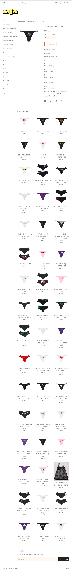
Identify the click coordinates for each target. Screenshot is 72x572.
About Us (5, 85)
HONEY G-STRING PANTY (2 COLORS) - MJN (42, 482)
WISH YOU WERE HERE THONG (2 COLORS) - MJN (61, 371)
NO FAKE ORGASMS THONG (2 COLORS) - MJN (43, 236)
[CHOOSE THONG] (61, 121)
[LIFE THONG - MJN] (24, 171)
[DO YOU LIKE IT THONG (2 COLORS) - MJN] (43, 359)
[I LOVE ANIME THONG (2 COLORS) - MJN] (24, 224)
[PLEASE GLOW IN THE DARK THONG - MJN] (24, 305)
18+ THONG (24, 131)
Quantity (53, 34)
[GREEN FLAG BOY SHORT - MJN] (43, 305)
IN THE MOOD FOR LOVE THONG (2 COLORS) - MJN (61, 426)
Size (45, 34)
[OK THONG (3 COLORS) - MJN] (43, 254)
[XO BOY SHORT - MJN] (43, 280)
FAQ (4, 89)
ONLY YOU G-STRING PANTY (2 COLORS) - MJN (43, 426)
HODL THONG (43, 155)
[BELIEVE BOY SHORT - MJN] (24, 331)
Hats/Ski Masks (7, 49)
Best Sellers (6, 73)
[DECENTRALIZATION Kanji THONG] (24, 145)
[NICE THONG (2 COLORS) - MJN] (61, 145)
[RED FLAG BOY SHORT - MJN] (61, 196)
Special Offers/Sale (6, 79)
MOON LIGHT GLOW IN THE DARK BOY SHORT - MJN (24, 426)
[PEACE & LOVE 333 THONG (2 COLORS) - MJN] (24, 196)
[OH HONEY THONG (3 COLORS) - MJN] (24, 526)
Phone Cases (7, 53)
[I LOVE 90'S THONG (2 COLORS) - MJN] (43, 386)
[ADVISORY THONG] (43, 121)
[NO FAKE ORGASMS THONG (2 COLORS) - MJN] (43, 224)
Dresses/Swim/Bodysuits (8, 37)
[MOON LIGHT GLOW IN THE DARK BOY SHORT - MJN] (24, 414)
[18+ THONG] (24, 121)
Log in (18, 3)
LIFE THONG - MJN (24, 180)
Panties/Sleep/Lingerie (8, 29)
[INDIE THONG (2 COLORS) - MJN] (61, 254)
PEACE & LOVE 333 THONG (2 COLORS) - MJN (24, 208)
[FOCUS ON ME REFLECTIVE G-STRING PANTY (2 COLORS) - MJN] (61, 224)
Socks (4, 65)
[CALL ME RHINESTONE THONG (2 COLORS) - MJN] (24, 442)
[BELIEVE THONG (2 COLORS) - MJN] (43, 331)
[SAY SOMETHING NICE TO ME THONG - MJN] (24, 386)
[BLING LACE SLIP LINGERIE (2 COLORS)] (61, 471)
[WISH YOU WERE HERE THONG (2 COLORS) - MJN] (61, 359)
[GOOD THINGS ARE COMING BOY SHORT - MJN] (24, 499)
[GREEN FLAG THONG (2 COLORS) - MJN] (61, 305)
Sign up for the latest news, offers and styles (30, 554)
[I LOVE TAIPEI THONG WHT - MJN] (61, 526)
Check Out (66, 3)
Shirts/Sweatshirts (8, 41)
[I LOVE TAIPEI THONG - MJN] (43, 526)
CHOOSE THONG (61, 131)
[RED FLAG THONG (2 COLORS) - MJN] (43, 196)
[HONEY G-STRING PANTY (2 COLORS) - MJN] (43, 470)
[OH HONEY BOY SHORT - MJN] (61, 499)
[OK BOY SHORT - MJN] (24, 254)
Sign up (24, 3)
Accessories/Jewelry (8, 57)
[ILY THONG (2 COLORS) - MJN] (24, 280)
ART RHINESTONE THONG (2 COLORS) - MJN (43, 454)
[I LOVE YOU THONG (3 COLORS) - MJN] (24, 470)
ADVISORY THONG (43, 131)
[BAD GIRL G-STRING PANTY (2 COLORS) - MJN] (61, 386)
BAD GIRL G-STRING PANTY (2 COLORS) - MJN (61, 398)
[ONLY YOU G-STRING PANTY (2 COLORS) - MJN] (43, 414)
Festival (5, 69)
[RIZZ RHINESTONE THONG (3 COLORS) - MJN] (61, 331)
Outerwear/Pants (8, 45)
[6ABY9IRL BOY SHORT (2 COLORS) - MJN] (43, 171)
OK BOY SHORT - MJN (24, 264)
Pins (4, 61)
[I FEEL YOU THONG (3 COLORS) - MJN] (61, 442)
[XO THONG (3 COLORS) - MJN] (61, 280)
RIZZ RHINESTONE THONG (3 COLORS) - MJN (61, 343)
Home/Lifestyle (7, 33)
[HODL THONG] (43, 145)
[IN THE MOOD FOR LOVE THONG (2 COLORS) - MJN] (61, 414)
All (3, 20)
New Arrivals (6, 24)
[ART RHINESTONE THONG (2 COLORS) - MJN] (43, 442)
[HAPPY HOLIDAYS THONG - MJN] (24, 359)
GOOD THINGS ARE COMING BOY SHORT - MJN (24, 511)
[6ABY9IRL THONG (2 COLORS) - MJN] (61, 171)
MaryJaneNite (14, 568)
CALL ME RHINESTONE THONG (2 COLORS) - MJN (24, 454)
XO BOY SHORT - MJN (43, 289)
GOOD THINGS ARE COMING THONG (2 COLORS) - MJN (43, 511)
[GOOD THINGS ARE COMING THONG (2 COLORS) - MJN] (43, 499)
